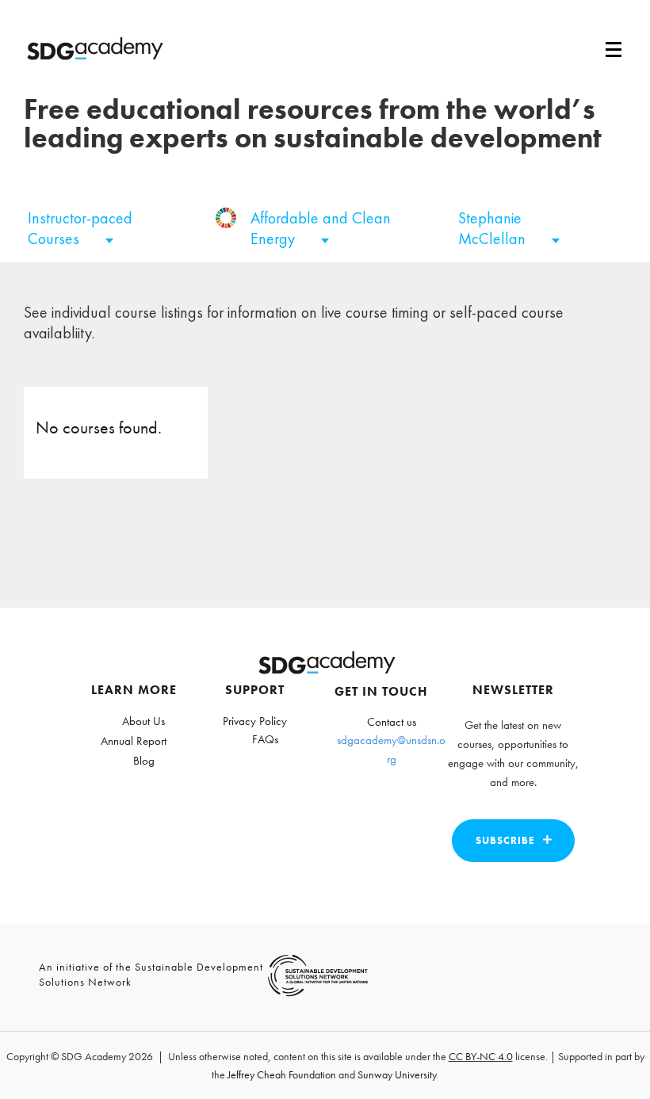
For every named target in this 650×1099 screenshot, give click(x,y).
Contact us (391, 722)
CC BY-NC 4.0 (481, 1056)
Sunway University (397, 1074)
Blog (144, 761)
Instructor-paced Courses (80, 228)
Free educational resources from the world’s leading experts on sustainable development (313, 123)
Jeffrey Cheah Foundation (282, 1074)
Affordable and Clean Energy (320, 228)
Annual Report (133, 741)
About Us (143, 721)
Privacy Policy (255, 721)
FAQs (265, 739)
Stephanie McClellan (494, 228)
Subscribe (505, 840)
